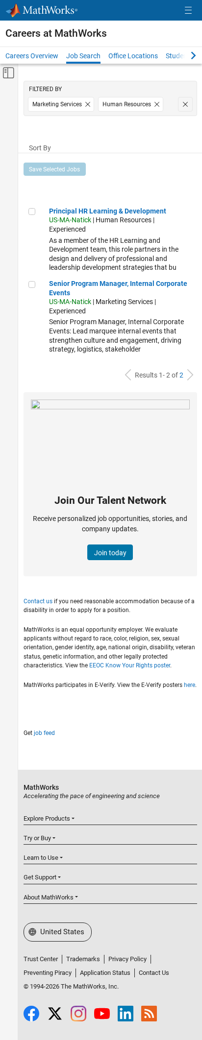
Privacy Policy (127, 959)
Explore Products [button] (47, 818)
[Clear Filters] (185, 104)
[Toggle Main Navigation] (188, 10)
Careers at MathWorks (56, 33)
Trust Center (41, 959)
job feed (44, 733)
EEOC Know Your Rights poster (129, 665)
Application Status (105, 972)
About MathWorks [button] (49, 897)
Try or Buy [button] (37, 838)
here (189, 685)
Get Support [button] (40, 877)
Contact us (38, 601)
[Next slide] (185, 55)
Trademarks (83, 959)
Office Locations (133, 56)
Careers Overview (31, 56)
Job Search (83, 56)
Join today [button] (110, 553)
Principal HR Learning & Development (107, 211)
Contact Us (154, 972)
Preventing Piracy (48, 972)
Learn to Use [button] (41, 857)
